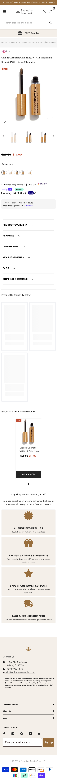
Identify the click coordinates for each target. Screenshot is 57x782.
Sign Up (49, 742)
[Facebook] (4, 733)
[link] (14, 337)
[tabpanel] (28, 33)
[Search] (28, 22)
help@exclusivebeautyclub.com (20, 672)
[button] (47, 117)
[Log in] (44, 11)
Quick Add (28, 474)
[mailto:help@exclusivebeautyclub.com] (29, 692)
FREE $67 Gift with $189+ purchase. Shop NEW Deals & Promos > (28, 2)
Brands (14, 42)
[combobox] (28, 22)
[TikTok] (30, 733)
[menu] (4, 11)
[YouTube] (39, 733)
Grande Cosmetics (29, 42)
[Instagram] (13, 733)
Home (4, 42)
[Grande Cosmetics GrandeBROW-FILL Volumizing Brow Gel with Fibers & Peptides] (28, 432)
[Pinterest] (21, 733)
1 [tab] (28, 484)
